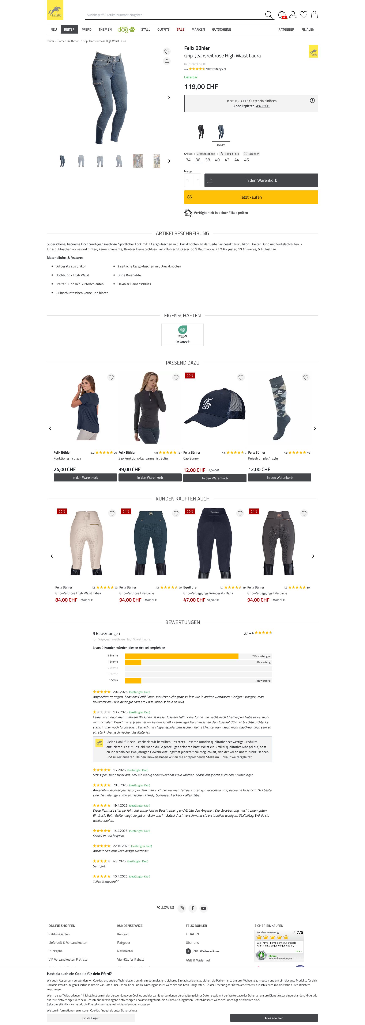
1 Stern (113, 680)
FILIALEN (192, 934)
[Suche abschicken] (270, 15)
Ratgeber (254, 154)
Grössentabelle (205, 154)
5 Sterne (113, 656)
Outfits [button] (163, 29)
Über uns (192, 942)
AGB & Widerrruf (198, 960)
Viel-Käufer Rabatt (130, 959)
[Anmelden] (293, 13)
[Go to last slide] (50, 428)
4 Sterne (113, 662)
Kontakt (123, 934)
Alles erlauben (274, 1018)
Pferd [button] (86, 29)
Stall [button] (145, 29)
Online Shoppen (62, 925)
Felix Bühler (196, 925)
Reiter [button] (69, 29)
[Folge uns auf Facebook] (192, 908)
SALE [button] (180, 29)
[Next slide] (169, 97)
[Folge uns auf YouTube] (203, 908)
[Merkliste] (303, 13)
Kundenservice (130, 925)
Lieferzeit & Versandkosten (68, 942)
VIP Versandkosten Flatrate (68, 959)
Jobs (203, 950)
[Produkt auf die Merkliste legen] (167, 51)
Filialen (308, 29)
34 (188, 160)
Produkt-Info (232, 154)
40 (217, 160)
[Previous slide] (50, 97)
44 (236, 160)
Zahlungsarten (59, 934)
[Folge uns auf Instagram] (181, 908)
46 (246, 160)
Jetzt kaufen (251, 197)
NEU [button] (53, 29)
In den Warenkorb (85, 477)
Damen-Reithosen (68, 41)
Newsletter (125, 950)
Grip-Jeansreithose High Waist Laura (105, 41)
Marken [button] (198, 29)
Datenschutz (129, 1010)
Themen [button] (105, 29)
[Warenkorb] (314, 13)
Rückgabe (56, 950)
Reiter (50, 41)
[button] (127, 29)
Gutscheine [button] (221, 29)
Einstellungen (90, 1018)
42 (227, 160)
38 (207, 160)
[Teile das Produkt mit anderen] (167, 61)
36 (198, 160)
